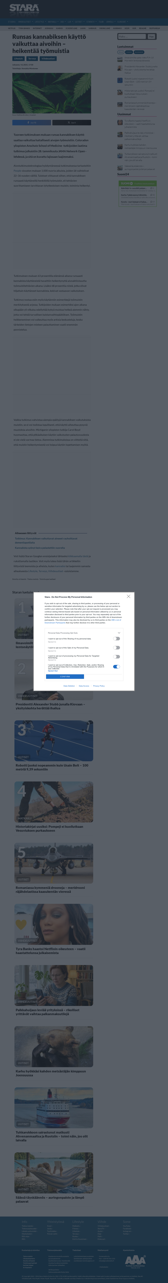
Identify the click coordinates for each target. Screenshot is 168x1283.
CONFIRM (65, 677)
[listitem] (84, 632)
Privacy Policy (99, 686)
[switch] (116, 638)
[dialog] (84, 641)
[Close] (129, 597)
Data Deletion (69, 686)
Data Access (84, 686)
